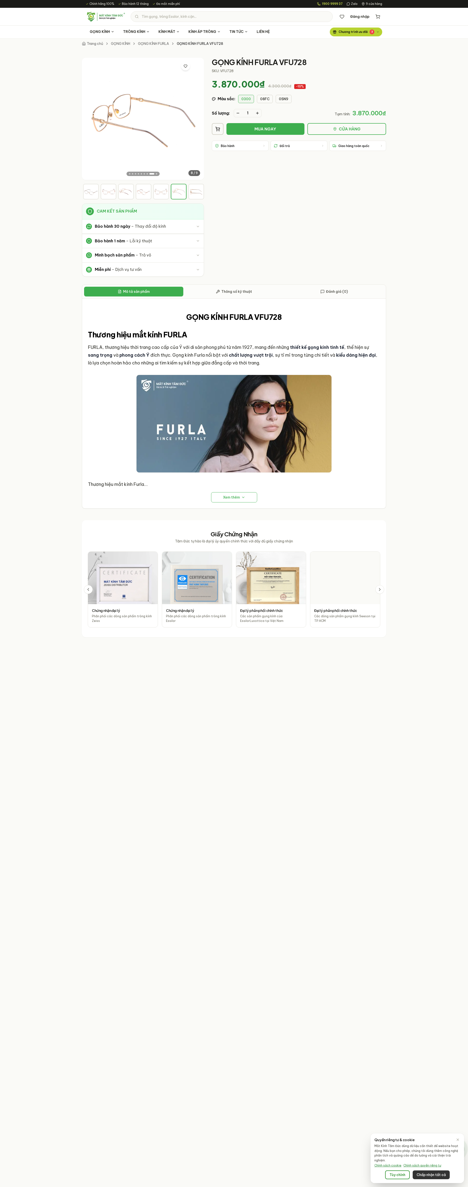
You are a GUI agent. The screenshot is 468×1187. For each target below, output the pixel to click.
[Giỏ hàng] (377, 16)
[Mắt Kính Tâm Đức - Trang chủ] (106, 16)
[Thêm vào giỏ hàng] (218, 129)
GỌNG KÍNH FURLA (153, 43)
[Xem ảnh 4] (138, 174)
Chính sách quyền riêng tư (422, 1165)
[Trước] (88, 589)
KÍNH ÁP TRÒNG (202, 31)
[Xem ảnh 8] (151, 174)
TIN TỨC (236, 31)
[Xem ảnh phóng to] (195, 66)
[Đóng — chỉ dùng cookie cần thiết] (457, 1139)
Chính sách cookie (387, 1165)
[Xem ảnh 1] (129, 174)
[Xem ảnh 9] (156, 174)
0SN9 (283, 99)
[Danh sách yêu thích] (342, 16)
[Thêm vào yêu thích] (185, 66)
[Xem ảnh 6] (144, 174)
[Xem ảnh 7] (147, 174)
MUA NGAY (265, 129)
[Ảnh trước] (90, 119)
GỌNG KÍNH (100, 31)
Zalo (354, 4)
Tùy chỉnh (397, 1175)
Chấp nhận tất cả (431, 1175)
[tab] (91, 191)
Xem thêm (231, 497)
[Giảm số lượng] (238, 113)
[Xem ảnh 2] (132, 174)
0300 (246, 99)
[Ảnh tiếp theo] (196, 119)
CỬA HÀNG (350, 129)
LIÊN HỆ (263, 31)
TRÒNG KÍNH (134, 31)
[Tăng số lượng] (257, 113)
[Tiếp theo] (379, 589)
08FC (265, 99)
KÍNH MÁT (166, 31)
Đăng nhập (360, 16)
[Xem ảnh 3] (135, 174)
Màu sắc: (226, 98)
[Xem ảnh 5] (141, 174)
